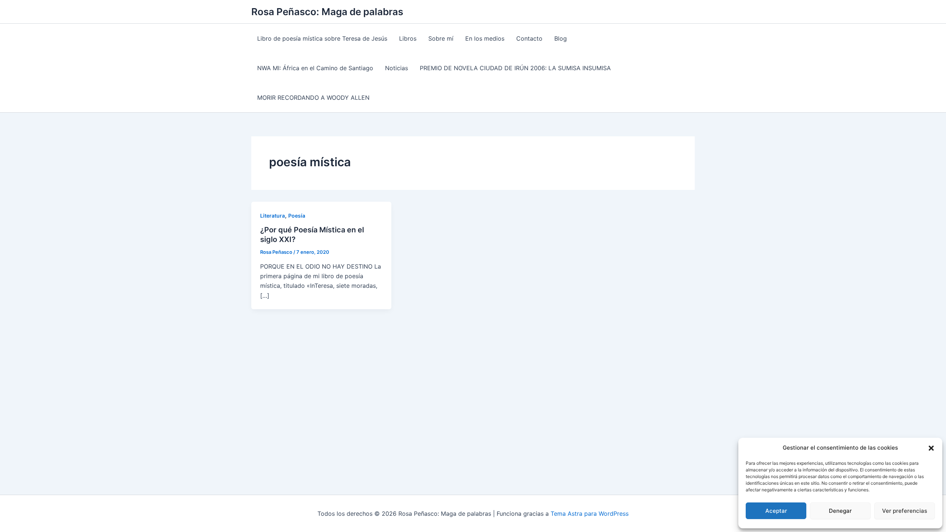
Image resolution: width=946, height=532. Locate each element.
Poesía (296, 215)
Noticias (396, 68)
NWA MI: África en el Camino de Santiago (315, 68)
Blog (560, 38)
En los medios (484, 38)
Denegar (840, 510)
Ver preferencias (904, 510)
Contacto (529, 38)
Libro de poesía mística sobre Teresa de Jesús (322, 38)
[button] (931, 448)
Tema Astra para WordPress (590, 513)
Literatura (272, 215)
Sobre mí (440, 38)
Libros (407, 38)
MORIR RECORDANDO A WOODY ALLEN (313, 97)
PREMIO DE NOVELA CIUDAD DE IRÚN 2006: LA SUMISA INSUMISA (515, 68)
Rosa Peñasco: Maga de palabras (327, 11)
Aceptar (776, 510)
